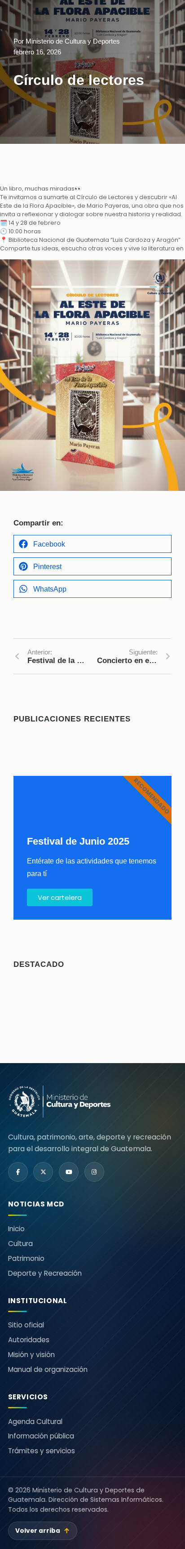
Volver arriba (42, 1531)
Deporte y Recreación (45, 1273)
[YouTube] (69, 1172)
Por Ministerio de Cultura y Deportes (66, 41)
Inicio (16, 1228)
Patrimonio (26, 1258)
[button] (92, 544)
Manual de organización (48, 1369)
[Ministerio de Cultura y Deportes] (59, 1101)
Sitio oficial (26, 1325)
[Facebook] (18, 1172)
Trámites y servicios (41, 1451)
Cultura (20, 1243)
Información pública (41, 1436)
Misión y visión (31, 1354)
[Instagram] (94, 1172)
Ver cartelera (60, 897)
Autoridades (28, 1339)
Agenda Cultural (35, 1421)
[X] (43, 1172)
